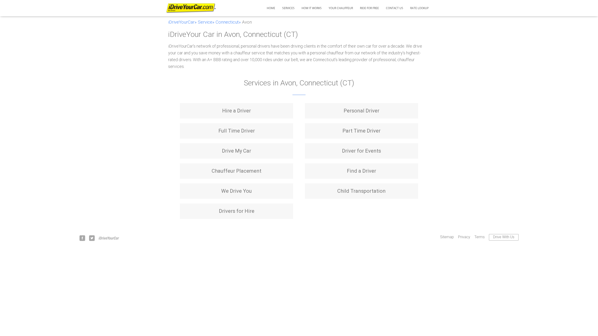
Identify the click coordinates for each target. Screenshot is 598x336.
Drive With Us (503, 237)
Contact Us (394, 8)
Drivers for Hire (236, 211)
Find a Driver (361, 171)
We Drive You (236, 191)
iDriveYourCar (181, 22)
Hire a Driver (236, 111)
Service (205, 22)
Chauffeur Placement (236, 171)
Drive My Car (236, 151)
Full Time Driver (236, 131)
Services (288, 8)
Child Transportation (361, 191)
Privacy (464, 237)
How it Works (312, 8)
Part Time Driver (361, 131)
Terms (479, 237)
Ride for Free (369, 8)
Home (271, 8)
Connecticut (227, 22)
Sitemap (447, 237)
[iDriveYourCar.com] (190, 8)
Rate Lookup (419, 8)
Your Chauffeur (341, 8)
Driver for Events (361, 151)
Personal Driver (361, 111)
